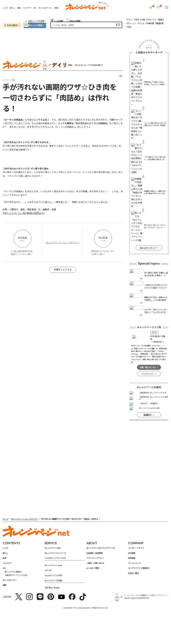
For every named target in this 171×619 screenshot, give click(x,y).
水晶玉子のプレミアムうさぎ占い (16, 575)
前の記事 (22, 237)
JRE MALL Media (52, 587)
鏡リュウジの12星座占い (13, 572)
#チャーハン (131, 23)
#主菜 (128, 26)
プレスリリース (134, 563)
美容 (19, 7)
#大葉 (142, 19)
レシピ (5, 7)
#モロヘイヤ (151, 19)
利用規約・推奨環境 (94, 553)
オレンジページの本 (53, 547)
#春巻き (161, 19)
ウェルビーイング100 (53, 575)
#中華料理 (150, 23)
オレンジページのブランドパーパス (100, 547)
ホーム (5, 518)
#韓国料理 (159, 23)
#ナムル (141, 23)
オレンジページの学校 (53, 580)
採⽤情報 (131, 557)
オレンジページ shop (53, 565)
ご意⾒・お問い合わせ (95, 563)
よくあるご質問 (92, 568)
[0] (151, 7)
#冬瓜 (136, 19)
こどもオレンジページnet (55, 557)
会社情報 (131, 553)
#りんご (129, 19)
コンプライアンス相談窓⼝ (138, 568)
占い (35, 8)
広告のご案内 (133, 573)
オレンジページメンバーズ (55, 553)
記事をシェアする (63, 269)
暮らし (12, 7)
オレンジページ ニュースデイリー (63, 242)
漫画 (56, 7)
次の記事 (103, 237)
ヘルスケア (26, 7)
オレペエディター (46, 7)
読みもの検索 (75, 20)
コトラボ (48, 570)
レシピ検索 (58, 20)
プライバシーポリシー (95, 557)
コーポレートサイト (136, 547)
